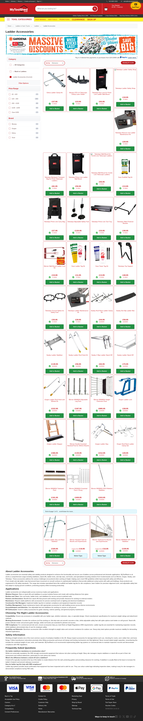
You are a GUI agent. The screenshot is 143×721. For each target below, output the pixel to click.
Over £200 (25, 112)
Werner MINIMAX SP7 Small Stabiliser (125, 540)
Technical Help (76, 708)
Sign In (39, 1)
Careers (7, 702)
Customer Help (43, 702)
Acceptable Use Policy (12, 699)
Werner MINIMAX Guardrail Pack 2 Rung (78, 489)
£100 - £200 (25, 108)
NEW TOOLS (52, 19)
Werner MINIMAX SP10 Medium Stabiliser (101, 489)
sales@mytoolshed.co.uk (130, 1)
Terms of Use (109, 699)
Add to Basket (55, 108)
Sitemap (74, 705)
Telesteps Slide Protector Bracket (125, 222)
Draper (25, 128)
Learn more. (132, 57)
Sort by (48, 63)
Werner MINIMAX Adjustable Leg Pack (78, 400)
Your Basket (116, 5)
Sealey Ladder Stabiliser (54, 355)
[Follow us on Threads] (120, 716)
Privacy (74, 699)
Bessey (25, 124)
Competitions (9, 708)
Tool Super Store (110, 702)
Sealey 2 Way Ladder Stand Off (101, 355)
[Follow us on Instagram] (131, 716)
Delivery (13, 1)
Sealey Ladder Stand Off (125, 355)
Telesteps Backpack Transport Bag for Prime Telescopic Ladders (54, 178)
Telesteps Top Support (125, 266)
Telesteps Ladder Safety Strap (125, 88)
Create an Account (29, 1)
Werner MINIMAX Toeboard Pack (54, 489)
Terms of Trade (110, 696)
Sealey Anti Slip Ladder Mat (125, 310)
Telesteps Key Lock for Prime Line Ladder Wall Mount (101, 93)
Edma (25, 133)
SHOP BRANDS (40, 19)
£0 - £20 (25, 94)
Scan (25, 137)
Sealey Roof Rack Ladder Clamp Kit (102, 311)
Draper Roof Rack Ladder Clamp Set (125, 444)
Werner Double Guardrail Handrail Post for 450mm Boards (78, 444)
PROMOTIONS (64, 19)
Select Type (78, 556)
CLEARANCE (78, 19)
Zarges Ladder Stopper (54, 444)
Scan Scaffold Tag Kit (125, 177)
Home (7, 1)
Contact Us (42, 696)
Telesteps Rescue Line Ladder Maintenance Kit (125, 133)
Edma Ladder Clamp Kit (54, 92)
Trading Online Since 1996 (55, 678)
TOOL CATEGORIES (22, 19)
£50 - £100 (25, 103)
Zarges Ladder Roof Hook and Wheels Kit (54, 400)
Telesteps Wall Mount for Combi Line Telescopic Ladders (101, 173)
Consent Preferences (12, 712)
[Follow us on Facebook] (116, 716)
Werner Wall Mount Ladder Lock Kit (54, 267)
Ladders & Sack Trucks (23, 26)
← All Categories (19, 65)
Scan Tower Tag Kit (101, 266)
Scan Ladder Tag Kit (78, 266)
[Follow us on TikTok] (134, 716)
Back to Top (9, 696)
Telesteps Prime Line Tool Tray (102, 221)
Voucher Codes (110, 705)
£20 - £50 (25, 99)
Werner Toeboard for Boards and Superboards (101, 540)
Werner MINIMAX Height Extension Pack (102, 400)
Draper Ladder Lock (125, 399)
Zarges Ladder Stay (101, 444)
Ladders (36, 26)
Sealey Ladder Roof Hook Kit (78, 355)
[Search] (94, 8)
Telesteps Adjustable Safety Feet (78, 221)
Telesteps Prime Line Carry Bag (54, 221)
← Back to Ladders (19, 71)
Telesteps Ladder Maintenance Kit (78, 311)
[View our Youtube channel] (127, 716)
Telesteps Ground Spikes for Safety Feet (54, 311)
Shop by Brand (77, 702)
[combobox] (64, 8)
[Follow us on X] (123, 716)
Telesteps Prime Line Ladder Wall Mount (78, 178)
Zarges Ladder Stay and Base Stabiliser (54, 540)
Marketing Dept (77, 696)
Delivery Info (42, 705)
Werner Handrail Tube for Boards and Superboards (78, 540)
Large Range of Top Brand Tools (17, 678)
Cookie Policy (42, 699)
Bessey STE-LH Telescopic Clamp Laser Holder (78, 93)
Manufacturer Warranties (46, 712)
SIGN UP (91, 19)
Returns (20, 1)
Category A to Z (10, 705)
